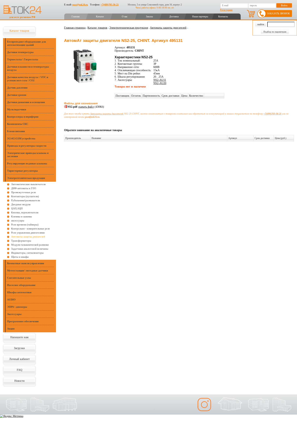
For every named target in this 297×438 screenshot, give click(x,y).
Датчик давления (17, 87)
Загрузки (19, 348)
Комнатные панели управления (25, 263)
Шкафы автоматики (19, 292)
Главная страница (74, 27)
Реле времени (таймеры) (24, 224)
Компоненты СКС (17, 123)
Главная (76, 16)
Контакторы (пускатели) (25, 196)
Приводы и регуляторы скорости (26, 145)
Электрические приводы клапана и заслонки (27, 154)
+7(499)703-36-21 (110, 4)
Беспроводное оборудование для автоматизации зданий (26, 43)
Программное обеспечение (23, 321)
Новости (19, 380)
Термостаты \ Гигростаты (22, 59)
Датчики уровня (16, 94)
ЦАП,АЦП (17, 208)
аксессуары (17, 220)
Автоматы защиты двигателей (28, 236)
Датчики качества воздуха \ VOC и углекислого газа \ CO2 (27, 79)
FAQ (19, 369)
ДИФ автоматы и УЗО (23, 188)
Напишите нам (19, 337)
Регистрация (226, 10)
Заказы (149, 16)
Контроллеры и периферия (22, 116)
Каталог (100, 16)
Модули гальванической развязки (30, 244)
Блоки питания (16, 131)
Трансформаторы (21, 240)
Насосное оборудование (21, 285)
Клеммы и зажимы (21, 216)
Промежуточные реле (23, 192)
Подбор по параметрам (274, 31)
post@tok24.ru (80, 4)
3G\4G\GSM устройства (21, 138)
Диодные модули (21, 204)
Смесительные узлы (19, 277)
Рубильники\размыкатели (25, 200)
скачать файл (86, 106)
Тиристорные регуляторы (22, 170)
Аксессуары (14, 314)
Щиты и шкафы (20, 256)
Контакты (223, 16)
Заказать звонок (278, 13)
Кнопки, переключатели (24, 212)
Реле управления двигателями (28, 232)
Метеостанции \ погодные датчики (27, 270)
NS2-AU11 (159, 79)
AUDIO (11, 299)
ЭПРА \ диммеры (17, 306)
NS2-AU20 (159, 83)
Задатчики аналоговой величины (29, 248)
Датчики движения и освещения (26, 102)
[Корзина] (251, 14)
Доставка (174, 16)
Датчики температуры (20, 52)
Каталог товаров (19, 30)
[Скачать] (65, 107)
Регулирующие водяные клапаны (27, 163)
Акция (11, 328)
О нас (124, 16)
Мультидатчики (16, 109)
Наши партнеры (200, 16)
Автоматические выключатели (28, 184)
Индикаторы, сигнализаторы (27, 252)
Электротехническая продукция (26, 177)
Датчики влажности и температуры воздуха (28, 68)
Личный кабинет (19, 359)
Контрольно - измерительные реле (30, 228)
